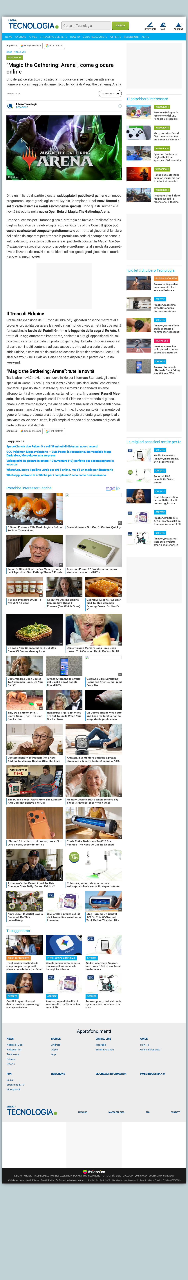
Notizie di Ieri (14, 1049)
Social (10, 1079)
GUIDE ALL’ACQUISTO (18, 958)
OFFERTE (115, 36)
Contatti (175, 1112)
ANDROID (20, 36)
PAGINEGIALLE (41, 1176)
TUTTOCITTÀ (108, 1176)
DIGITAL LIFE (162, 340)
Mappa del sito (116, 1112)
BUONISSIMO (155, 1176)
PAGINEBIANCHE (91, 1176)
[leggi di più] (120, 106)
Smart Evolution (105, 1049)
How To (144, 1044)
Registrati (150, 29)
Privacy (35, 1180)
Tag (147, 1112)
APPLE (33, 36)
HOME (9, 52)
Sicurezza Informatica (111, 1073)
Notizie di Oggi (15, 1044)
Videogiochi (13, 1089)
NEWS (8, 36)
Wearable (101, 1044)
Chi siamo (13, 1180)
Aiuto (81, 1180)
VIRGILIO (28, 1176)
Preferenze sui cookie (66, 1180)
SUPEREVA (168, 1176)
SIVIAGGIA (128, 1176)
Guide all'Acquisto (150, 1049)
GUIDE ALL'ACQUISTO (95, 36)
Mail (162, 29)
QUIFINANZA (141, 1176)
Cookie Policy (47, 1180)
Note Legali (25, 1180)
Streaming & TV (15, 1084)
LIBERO (18, 1176)
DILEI (118, 1176)
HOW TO (75, 36)
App (53, 1054)
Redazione (58, 1073)
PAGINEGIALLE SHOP (61, 1176)
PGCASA (77, 1176)
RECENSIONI (131, 36)
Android (55, 1044)
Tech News (13, 1054)
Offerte (11, 1063)
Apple (54, 1049)
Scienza (11, 1059)
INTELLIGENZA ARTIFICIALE (61, 958)
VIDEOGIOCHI (20, 52)
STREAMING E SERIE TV (53, 36)
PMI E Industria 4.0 (152, 1073)
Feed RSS (82, 1112)
